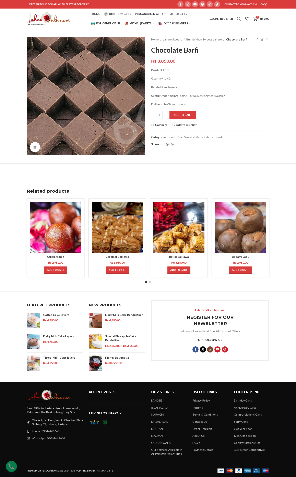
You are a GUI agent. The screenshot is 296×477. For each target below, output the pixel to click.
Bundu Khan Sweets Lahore (204, 39)
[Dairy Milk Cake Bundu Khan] (95, 320)
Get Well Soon (243, 428)
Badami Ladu (240, 256)
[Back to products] (262, 39)
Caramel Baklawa (117, 256)
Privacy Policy (201, 400)
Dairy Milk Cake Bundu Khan (124, 315)
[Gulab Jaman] (55, 227)
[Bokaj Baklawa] (178, 227)
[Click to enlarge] (35, 147)
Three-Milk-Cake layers (59, 357)
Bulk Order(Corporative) (249, 449)
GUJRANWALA (161, 442)
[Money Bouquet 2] (95, 363)
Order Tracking (202, 428)
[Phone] (11, 466)
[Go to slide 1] (146, 282)
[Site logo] (49, 18)
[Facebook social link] (180, 4)
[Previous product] (257, 39)
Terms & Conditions (205, 414)
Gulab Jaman (55, 256)
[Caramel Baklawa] (117, 227)
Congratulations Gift (247, 442)
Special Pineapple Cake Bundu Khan (120, 338)
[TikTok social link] (217, 4)
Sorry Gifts (241, 421)
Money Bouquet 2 (117, 357)
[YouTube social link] (195, 4)
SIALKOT (157, 435)
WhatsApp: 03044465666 (48, 438)
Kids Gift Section (245, 435)
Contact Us (199, 421)
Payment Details (202, 449)
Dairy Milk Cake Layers (58, 336)
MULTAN (157, 428)
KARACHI (157, 414)
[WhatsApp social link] (210, 4)
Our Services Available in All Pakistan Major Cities (166, 451)
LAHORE (157, 400)
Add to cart (183, 115)
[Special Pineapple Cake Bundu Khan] (95, 341)
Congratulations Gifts (248, 414)
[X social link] (203, 349)
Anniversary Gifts (245, 407)
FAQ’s (196, 442)
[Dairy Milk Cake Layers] (33, 341)
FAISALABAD (159, 421)
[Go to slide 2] (150, 282)
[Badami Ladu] (240, 227)
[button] (55, 270)
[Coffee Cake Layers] (33, 320)
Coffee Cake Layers (56, 315)
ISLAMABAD (159, 407)
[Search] (239, 19)
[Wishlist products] (247, 19)
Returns (197, 407)
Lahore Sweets (172, 39)
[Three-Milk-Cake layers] (33, 363)
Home (155, 39)
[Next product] (266, 39)
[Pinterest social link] (202, 4)
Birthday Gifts (243, 400)
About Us (198, 435)
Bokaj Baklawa (179, 256)
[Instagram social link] (188, 4)
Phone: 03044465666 (45, 431)
